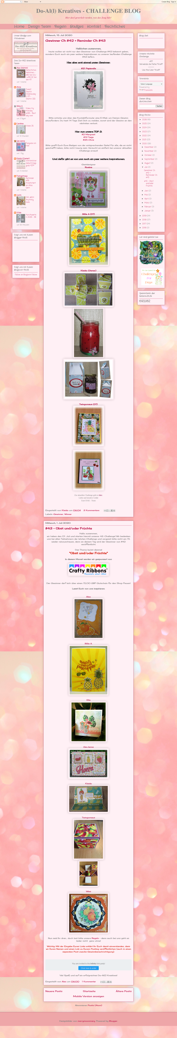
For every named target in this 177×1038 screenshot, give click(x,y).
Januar (147, 210)
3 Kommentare (91, 510)
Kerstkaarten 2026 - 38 (31, 216)
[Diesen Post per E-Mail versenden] (105, 510)
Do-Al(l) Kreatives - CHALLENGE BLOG (88, 10)
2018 (144, 219)
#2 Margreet (88, 134)
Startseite (89, 991)
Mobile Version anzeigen (88, 996)
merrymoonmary (86, 1021)
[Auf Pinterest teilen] (114, 510)
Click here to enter (88, 968)
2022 (144, 135)
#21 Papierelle (88, 68)
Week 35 (29, 126)
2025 (144, 123)
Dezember (149, 147)
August (147, 163)
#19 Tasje (88, 137)
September (149, 159)
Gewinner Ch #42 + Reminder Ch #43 (75, 40)
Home (19, 26)
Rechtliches (115, 26)
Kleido (88, 783)
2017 (144, 223)
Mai (146, 194)
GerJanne (88, 747)
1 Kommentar (89, 981)
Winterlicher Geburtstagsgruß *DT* (31, 163)
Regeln (60, 26)
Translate (148, 90)
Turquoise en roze (31, 144)
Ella (88, 700)
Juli (146, 167)
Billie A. (88, 643)
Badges (77, 26)
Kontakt (94, 26)
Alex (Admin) (22, 68)
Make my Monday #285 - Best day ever (31, 112)
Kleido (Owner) (88, 270)
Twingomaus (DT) (88, 404)
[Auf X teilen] (109, 510)
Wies (88, 891)
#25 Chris (88, 140)
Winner (68, 514)
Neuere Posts (53, 991)
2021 (144, 139)
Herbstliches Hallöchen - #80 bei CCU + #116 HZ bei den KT (31, 75)
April (146, 198)
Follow (34, 274)
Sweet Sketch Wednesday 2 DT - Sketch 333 (31, 94)
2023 (144, 131)
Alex (88, 597)
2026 (144, 119)
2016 (144, 227)
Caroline (20, 123)
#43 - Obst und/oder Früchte (68, 528)
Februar (148, 206)
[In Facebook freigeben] (112, 510)
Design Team (39, 26)
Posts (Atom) (95, 1005)
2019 (144, 215)
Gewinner (58, 514)
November (149, 151)
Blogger (113, 1021)
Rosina (88, 167)
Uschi (19, 195)
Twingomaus (88, 817)
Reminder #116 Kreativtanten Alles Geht (31, 183)
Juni (146, 190)
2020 (144, 143)
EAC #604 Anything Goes (30, 200)
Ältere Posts (124, 991)
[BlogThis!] (107, 510)
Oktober (148, 155)
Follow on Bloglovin (23, 274)
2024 (144, 127)
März (147, 202)
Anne (19, 87)
